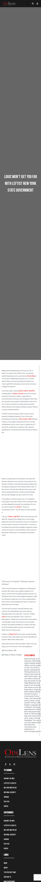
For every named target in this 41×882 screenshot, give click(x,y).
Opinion (6, 797)
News (5, 863)
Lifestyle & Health (10, 783)
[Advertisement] (20, 456)
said (3, 617)
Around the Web (9, 778)
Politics (6, 801)
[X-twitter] (10, 764)
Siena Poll (13, 634)
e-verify (17, 507)
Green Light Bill (13, 516)
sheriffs (32, 391)
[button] (27, 3)
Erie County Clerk (25, 419)
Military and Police (10, 788)
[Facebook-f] (6, 764)
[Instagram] (14, 764)
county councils (18, 394)
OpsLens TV (7, 877)
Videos (6, 806)
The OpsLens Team (10, 872)
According (31, 376)
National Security (10, 792)
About (6, 868)
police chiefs (23, 391)
